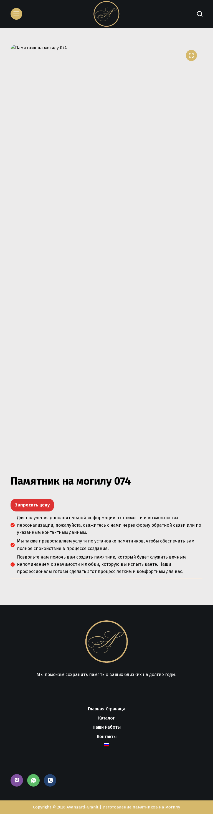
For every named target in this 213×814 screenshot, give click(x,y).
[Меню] (16, 14)
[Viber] (17, 780)
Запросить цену (32, 505)
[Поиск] (199, 14)
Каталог (106, 718)
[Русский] (106, 744)
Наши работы (107, 727)
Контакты (106, 736)
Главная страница (106, 708)
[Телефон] (50, 780)
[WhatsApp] (33, 780)
